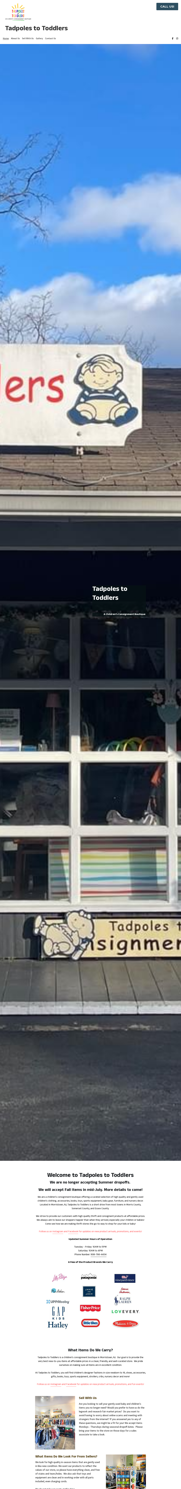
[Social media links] (172, 38)
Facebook (73, 1232)
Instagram (57, 1232)
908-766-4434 (98, 1255)
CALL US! (167, 6)
